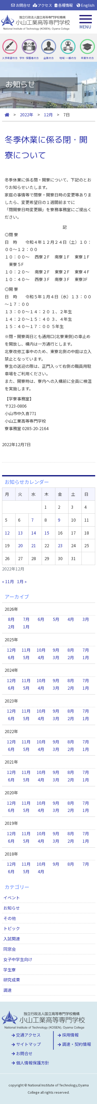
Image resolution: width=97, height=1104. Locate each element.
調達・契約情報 (76, 1044)
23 (60, 545)
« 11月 (8, 581)
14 (33, 533)
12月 (11, 650)
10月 (41, 650)
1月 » (22, 581)
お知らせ (11, 908)
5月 (56, 619)
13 (20, 533)
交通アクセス (28, 1035)
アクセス (44, 5)
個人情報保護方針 (32, 1063)
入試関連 (11, 938)
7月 (26, 619)
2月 (11, 626)
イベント (11, 897)
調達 (7, 990)
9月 (56, 650)
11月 (26, 650)
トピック (11, 928)
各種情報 (65, 5)
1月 (26, 626)
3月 (86, 619)
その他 (9, 918)
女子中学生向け (17, 959)
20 (20, 545)
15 (46, 533)
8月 (11, 619)
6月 (41, 619)
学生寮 (9, 969)
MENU (85, 27)
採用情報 (70, 1035)
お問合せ (22, 5)
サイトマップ (28, 1044)
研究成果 (11, 980)
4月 (71, 619)
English (87, 5)
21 (33, 545)
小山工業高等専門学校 (36, 22)
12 (7, 533)
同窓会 (9, 949)
